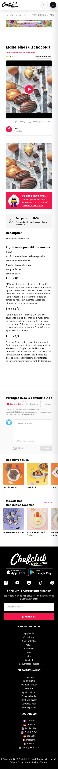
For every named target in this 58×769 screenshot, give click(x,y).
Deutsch (31, 724)
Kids (29, 656)
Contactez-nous (29, 703)
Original (29, 660)
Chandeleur (29, 637)
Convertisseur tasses (29, 663)
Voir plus (48, 503)
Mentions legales (29, 699)
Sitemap (44, 762)
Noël (29, 652)
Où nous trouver (29, 684)
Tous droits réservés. (47, 759)
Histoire (29, 688)
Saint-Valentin (29, 640)
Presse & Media (29, 696)
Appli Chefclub (29, 692)
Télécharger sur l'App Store (16, 572)
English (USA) (31, 732)
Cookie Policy (31, 762)
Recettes (10, 14)
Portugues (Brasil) (30, 747)
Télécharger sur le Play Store (40, 572)
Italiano (30, 743)
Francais (31, 720)
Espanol (31, 735)
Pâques (28, 644)
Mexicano (30, 739)
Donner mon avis (43, 57)
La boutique (29, 680)
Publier (46, 448)
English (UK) (30, 728)
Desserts (23, 14)
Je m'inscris (29, 616)
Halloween (29, 648)
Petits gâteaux (39, 14)
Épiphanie (29, 633)
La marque (29, 677)
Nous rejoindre (29, 707)
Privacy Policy (16, 762)
